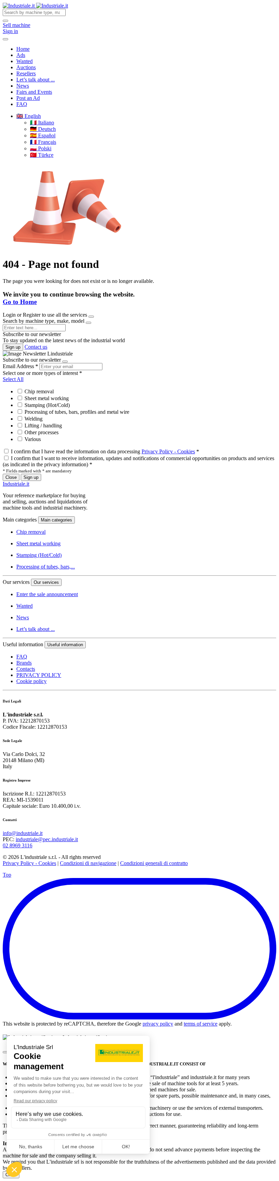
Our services (46, 582)
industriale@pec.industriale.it (47, 839)
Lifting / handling (42, 425)
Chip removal (38, 391)
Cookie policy (31, 681)
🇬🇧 (28, 116)
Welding (33, 419)
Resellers (26, 73)
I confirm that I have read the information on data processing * (105, 451)
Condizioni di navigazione (88, 863)
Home (23, 49)
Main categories (56, 520)
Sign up (12, 347)
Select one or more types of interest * (42, 373)
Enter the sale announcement (47, 594)
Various (32, 439)
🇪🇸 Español (42, 135)
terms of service (200, 1024)
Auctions (26, 67)
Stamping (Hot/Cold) (46, 405)
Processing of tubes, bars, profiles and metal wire (76, 412)
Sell (16, 25)
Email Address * (20, 366)
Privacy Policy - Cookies (168, 451)
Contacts (25, 669)
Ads (20, 55)
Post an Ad (28, 98)
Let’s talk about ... (35, 79)
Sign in (10, 31)
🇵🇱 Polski (40, 148)
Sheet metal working (46, 398)
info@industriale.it (23, 833)
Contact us (35, 347)
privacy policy (158, 1024)
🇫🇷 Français (43, 142)
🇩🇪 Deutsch (43, 129)
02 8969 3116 (17, 845)
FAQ (21, 104)
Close (11, 477)
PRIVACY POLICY (38, 675)
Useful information (65, 644)
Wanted (24, 61)
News (22, 86)
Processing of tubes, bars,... (45, 567)
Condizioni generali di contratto (154, 863)
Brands (24, 663)
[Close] (91, 317)
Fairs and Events (34, 92)
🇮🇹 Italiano (42, 122)
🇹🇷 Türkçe (41, 155)
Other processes (41, 432)
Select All (13, 379)
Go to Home (20, 301)
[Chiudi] (5, 1052)
